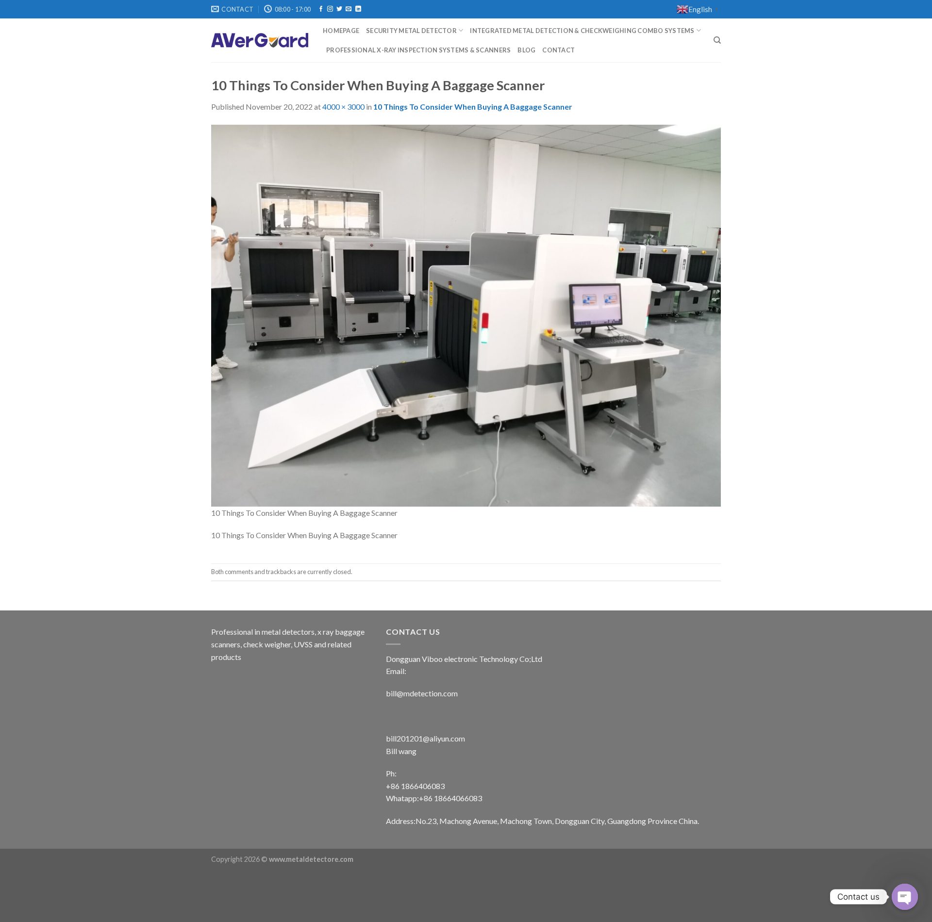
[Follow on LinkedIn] (358, 9)
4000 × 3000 (343, 106)
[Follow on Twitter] (339, 9)
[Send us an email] (348, 9)
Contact (558, 50)
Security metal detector (411, 30)
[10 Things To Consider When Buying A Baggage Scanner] (466, 314)
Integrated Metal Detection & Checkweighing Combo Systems (582, 30)
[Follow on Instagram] (330, 9)
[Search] (717, 40)
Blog (526, 50)
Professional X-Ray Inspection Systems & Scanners (418, 50)
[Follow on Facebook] (321, 9)
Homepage (341, 30)
